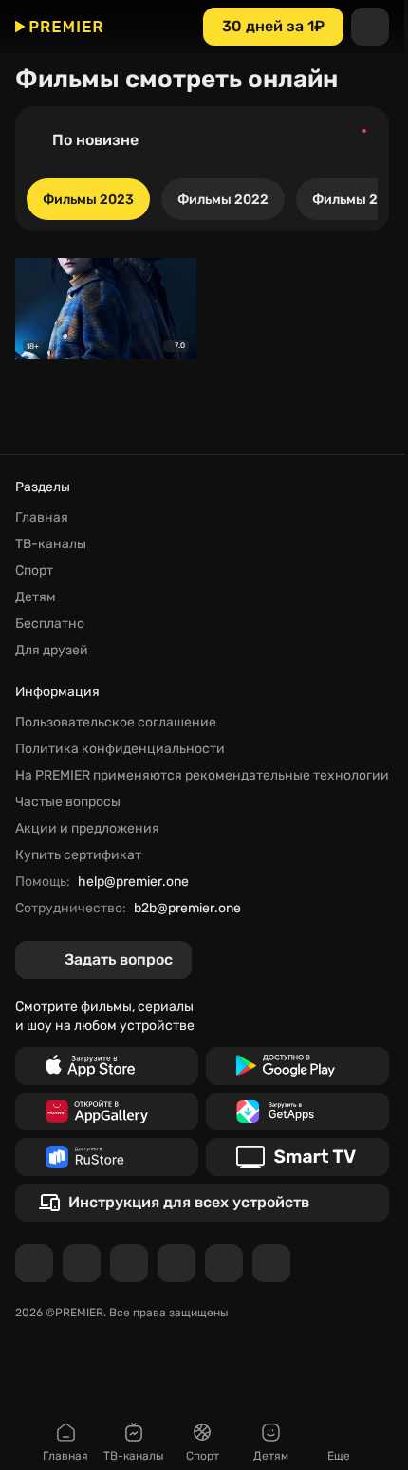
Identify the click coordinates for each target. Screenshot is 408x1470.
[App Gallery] (106, 1111)
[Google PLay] (297, 1066)
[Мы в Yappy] (271, 1263)
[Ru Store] (106, 1157)
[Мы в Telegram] (34, 1263)
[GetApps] (297, 1111)
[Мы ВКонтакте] (82, 1263)
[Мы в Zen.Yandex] (176, 1263)
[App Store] (106, 1066)
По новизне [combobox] (95, 140)
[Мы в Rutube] (224, 1263)
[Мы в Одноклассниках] (129, 1263)
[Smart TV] (297, 1157)
